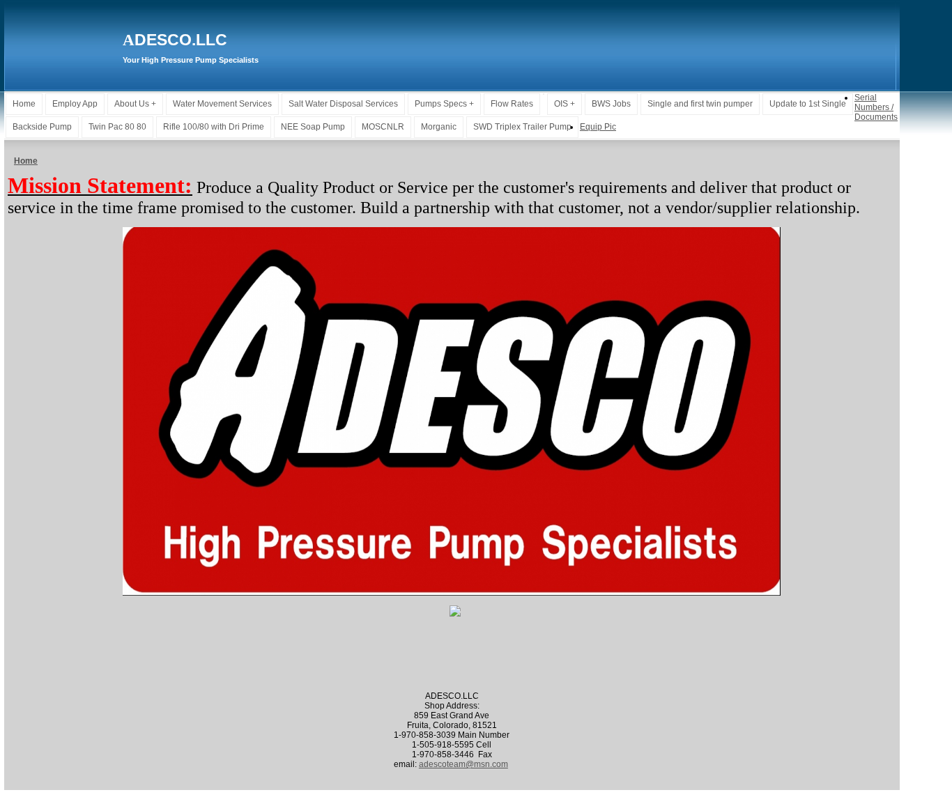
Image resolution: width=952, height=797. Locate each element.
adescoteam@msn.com (463, 764)
